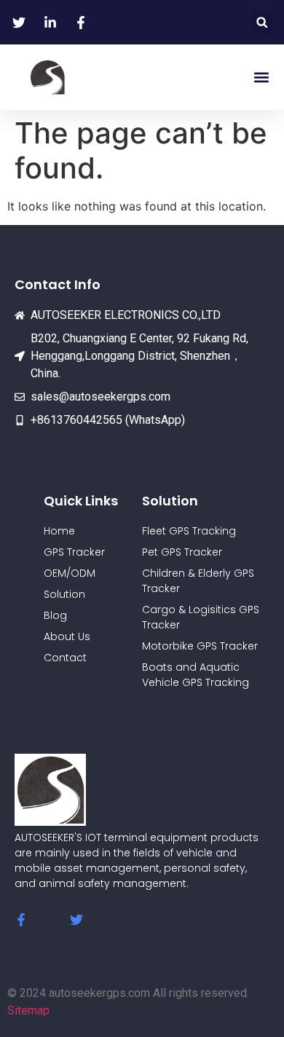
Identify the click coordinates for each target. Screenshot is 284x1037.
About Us (67, 636)
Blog (55, 615)
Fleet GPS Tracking (189, 531)
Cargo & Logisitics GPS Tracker (200, 617)
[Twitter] (76, 919)
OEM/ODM (69, 573)
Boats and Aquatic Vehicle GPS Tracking (195, 675)
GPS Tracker (74, 552)
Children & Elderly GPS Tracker (198, 581)
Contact (65, 657)
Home (59, 531)
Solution (64, 594)
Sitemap (28, 1010)
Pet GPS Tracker (182, 552)
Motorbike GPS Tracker (200, 646)
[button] (262, 22)
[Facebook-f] (21, 919)
